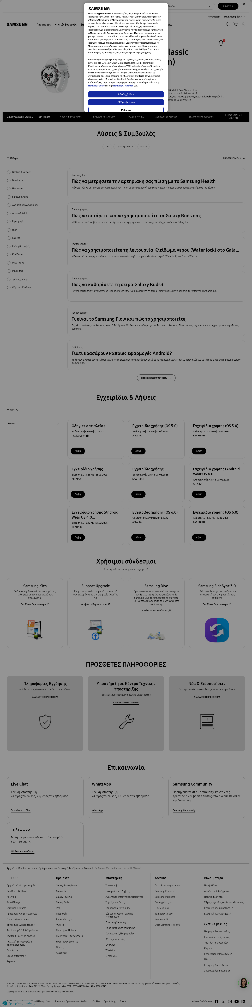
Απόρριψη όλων (126, 102)
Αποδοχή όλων (126, 94)
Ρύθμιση (126, 110)
